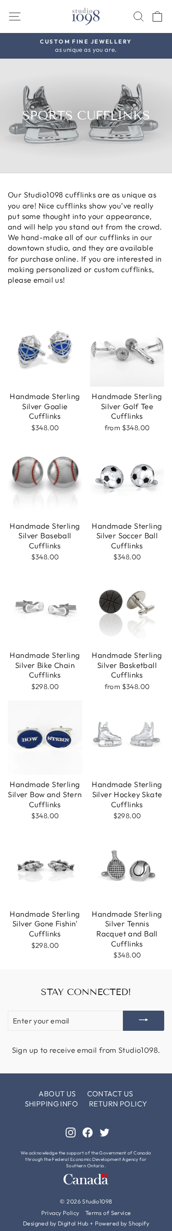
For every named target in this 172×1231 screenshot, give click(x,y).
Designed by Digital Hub (56, 1223)
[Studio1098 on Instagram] (71, 1132)
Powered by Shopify (122, 1223)
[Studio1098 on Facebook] (88, 1132)
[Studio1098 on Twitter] (105, 1132)
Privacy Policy (60, 1212)
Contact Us (110, 1093)
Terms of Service (108, 1212)
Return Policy (118, 1103)
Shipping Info (51, 1103)
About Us (57, 1093)
